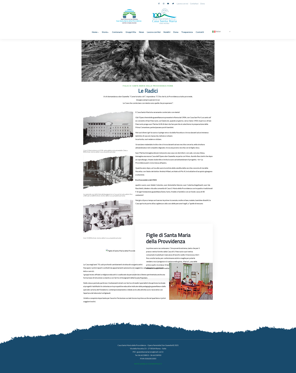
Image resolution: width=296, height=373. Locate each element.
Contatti (200, 32)
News (141, 32)
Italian (218, 31)
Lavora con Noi (153, 32)
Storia (105, 32)
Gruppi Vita (131, 32)
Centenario (117, 32)
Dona (175, 32)
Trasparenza (187, 32)
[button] (171, 285)
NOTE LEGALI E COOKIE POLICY (148, 364)
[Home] (128, 15)
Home (94, 32)
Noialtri (166, 32)
